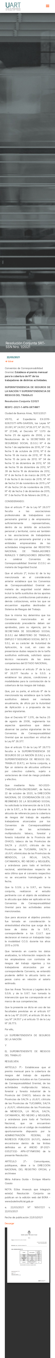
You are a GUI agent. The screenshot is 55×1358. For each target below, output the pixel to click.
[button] (47, 6)
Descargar (9, 1223)
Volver (10, 361)
